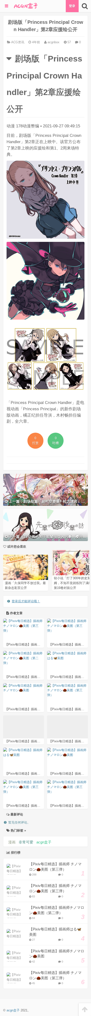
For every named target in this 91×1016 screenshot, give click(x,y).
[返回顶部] (85, 1009)
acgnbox (53, 42)
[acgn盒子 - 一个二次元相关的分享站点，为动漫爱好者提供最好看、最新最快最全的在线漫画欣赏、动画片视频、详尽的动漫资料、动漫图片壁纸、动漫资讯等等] (25, 6)
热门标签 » (18, 830)
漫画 (12, 842)
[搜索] (85, 6)
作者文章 (16, 613)
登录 (72, 6)
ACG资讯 (17, 42)
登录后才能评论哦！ (26, 601)
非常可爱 (26, 842)
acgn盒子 (43, 842)
